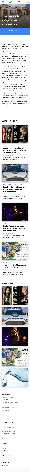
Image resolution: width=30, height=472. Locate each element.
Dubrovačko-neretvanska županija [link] (12, 184)
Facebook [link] (6, 465)
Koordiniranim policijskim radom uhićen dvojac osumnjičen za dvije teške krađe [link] (15, 189)
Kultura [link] (5, 223)
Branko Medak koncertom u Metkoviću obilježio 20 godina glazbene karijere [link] (14, 228)
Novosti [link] (13, 32)
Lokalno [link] (18, 32)
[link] (28, 6)
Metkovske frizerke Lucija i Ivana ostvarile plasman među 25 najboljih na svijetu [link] (14, 150)
